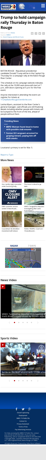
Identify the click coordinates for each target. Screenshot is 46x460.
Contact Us (23, 421)
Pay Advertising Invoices (23, 430)
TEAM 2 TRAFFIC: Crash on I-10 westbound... (33, 230)
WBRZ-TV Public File (23, 418)
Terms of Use (23, 427)
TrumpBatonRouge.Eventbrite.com (16, 99)
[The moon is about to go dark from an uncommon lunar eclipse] (34, 175)
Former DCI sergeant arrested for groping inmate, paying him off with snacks (22, 136)
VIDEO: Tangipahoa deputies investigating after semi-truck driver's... (34, 208)
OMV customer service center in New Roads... (10, 207)
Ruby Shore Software (33, 443)
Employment (23, 415)
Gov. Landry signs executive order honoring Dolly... (11, 185)
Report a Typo (7, 154)
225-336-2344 (36, 437)
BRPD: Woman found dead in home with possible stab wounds (22, 128)
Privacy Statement (23, 424)
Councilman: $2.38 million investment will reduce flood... (10, 231)
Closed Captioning (23, 413)
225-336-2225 (19, 435)
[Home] (9, 7)
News (13, 33)
